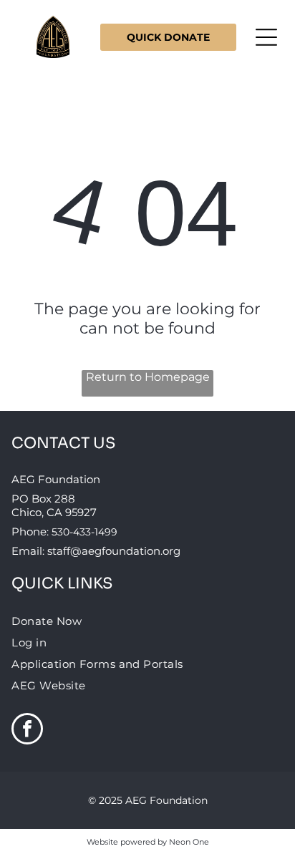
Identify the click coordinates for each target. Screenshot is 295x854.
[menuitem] (147, 620)
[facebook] (27, 730)
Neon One (189, 842)
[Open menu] (266, 37)
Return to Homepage (148, 377)
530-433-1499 (84, 531)
